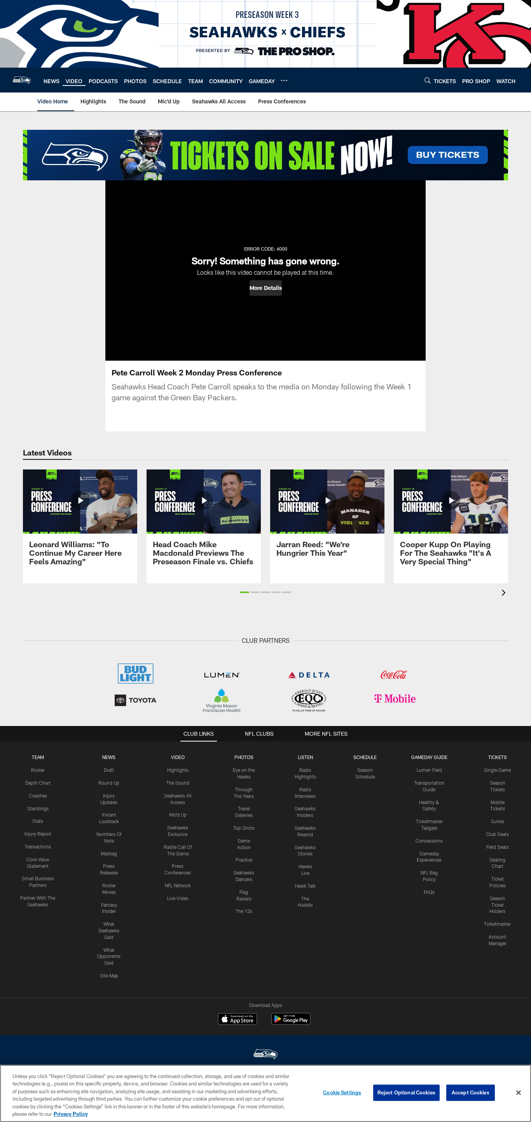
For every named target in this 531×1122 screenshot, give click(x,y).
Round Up (108, 782)
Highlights (178, 770)
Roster (38, 770)
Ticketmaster (497, 924)
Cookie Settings (342, 1092)
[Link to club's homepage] (21, 80)
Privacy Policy (71, 1114)
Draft (109, 770)
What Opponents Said (109, 956)
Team (38, 757)
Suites (497, 821)
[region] (265, 1093)
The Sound (177, 782)
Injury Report (37, 833)
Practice (244, 859)
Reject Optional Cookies (406, 1092)
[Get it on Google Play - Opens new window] (291, 1022)
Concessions (429, 840)
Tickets (497, 757)
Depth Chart (38, 782)
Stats (37, 821)
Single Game (497, 770)
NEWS (108, 757)
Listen (305, 757)
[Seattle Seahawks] (265, 1055)
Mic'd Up (178, 814)
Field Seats (497, 847)
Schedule (365, 757)
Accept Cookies (470, 1092)
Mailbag (109, 853)
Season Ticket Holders (497, 904)
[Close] (518, 1092)
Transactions (37, 846)
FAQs (429, 892)
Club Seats (497, 834)
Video (178, 757)
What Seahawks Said (108, 930)
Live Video (178, 898)
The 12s (244, 911)
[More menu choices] (284, 80)
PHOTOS (243, 757)
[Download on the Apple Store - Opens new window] (237, 1019)
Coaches (38, 795)
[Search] (427, 80)
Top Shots (244, 828)
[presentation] (505, 594)
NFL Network (178, 885)
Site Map (109, 975)
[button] (266, 288)
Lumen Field (429, 770)
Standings (38, 808)
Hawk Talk (305, 885)
